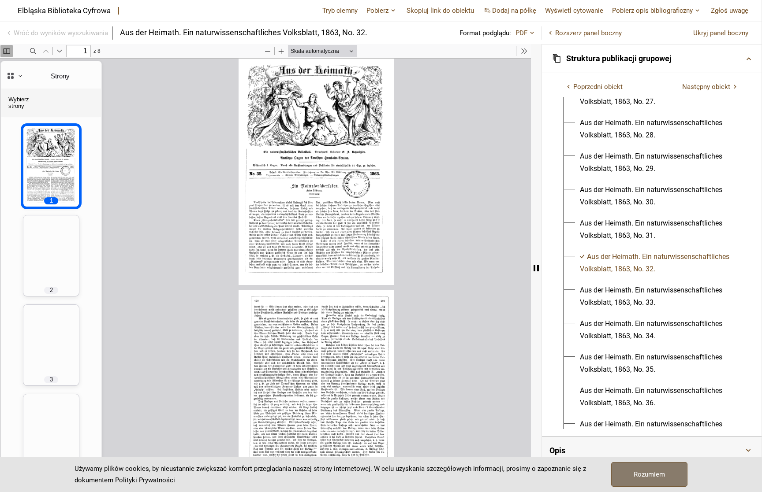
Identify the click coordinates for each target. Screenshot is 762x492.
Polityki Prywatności (145, 480)
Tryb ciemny (340, 11)
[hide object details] (536, 268)
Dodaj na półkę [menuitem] (514, 11)
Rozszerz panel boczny (588, 33)
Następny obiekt (706, 87)
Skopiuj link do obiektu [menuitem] (440, 11)
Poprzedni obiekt (598, 87)
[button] (652, 58)
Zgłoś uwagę (729, 11)
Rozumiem (649, 474)
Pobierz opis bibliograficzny (652, 11)
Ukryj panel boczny (720, 33)
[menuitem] (660, 129)
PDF (521, 33)
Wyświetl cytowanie (574, 11)
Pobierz (377, 11)
